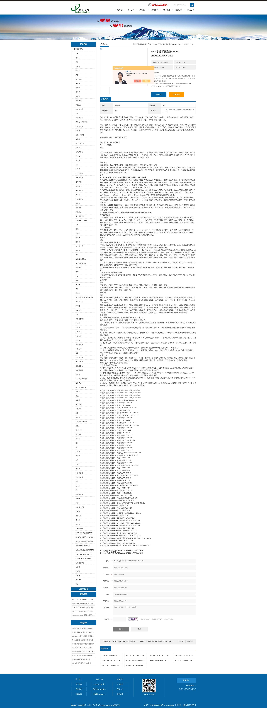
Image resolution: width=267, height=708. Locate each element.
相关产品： (105, 648)
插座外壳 (78, 100)
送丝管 (78, 58)
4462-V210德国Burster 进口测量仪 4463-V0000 (83, 599)
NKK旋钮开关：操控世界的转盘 (82, 628)
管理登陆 (193, 705)
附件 (77, 165)
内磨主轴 (78, 336)
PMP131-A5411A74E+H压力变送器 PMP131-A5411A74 (136, 665)
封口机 (78, 323)
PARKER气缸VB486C (83, 546)
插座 (77, 396)
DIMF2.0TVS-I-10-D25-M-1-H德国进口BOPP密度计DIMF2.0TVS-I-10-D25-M (83, 611)
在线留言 (178, 10)
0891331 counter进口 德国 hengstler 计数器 (100, 694)
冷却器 (78, 524)
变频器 (78, 400)
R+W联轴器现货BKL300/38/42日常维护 (83, 651)
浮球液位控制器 (81, 387)
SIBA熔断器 (79, 528)
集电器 (78, 417)
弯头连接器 (79, 177)
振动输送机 (79, 357)
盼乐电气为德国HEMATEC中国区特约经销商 (83, 655)
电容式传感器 (80, 507)
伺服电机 (78, 516)
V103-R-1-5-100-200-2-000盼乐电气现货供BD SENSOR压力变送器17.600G (160, 655)
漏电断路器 (79, 152)
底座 (77, 229)
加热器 (78, 83)
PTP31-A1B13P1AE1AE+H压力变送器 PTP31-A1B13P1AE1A (185, 660)
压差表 (78, 426)
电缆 (77, 447)
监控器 (78, 451)
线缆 (77, 255)
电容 (77, 225)
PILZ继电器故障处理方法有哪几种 (83, 632)
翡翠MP (78, 580)
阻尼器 (78, 203)
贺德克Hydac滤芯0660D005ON (85, 541)
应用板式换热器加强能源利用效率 (83, 644)
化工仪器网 (186, 705)
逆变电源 (78, 79)
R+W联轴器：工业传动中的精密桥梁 (83, 648)
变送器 (78, 195)
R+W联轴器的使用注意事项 (81, 659)
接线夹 (78, 293)
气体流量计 (79, 477)
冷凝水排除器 (80, 135)
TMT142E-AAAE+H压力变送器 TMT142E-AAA (111, 665)
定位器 (78, 169)
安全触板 (78, 434)
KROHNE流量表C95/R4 (83, 558)
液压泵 (78, 456)
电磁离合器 (79, 109)
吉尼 (77, 113)
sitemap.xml (170, 705)
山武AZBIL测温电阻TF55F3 (85, 550)
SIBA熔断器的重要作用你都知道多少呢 (83, 640)
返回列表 (190, 641)
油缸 (77, 272)
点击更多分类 (83, 589)
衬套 (77, 276)
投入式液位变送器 (81, 379)
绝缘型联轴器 (80, 563)
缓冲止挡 (78, 430)
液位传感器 (79, 362)
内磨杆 (78, 340)
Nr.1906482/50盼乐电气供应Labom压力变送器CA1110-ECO (111, 655)
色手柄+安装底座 (81, 220)
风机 (77, 53)
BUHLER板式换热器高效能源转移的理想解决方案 (83, 636)
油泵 (77, 443)
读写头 (78, 571)
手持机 (78, 233)
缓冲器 (78, 520)
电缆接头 (78, 186)
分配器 (78, 575)
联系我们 (190, 10)
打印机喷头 (79, 173)
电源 (77, 481)
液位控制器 (79, 366)
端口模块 (78, 404)
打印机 (78, 486)
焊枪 (77, 62)
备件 (77, 460)
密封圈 (78, 88)
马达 (77, 503)
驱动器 (78, 327)
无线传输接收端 (81, 263)
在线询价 (159, 95)
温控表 (78, 374)
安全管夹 (78, 332)
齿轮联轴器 (79, 118)
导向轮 (78, 70)
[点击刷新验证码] (133, 619)
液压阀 (78, 468)
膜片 (77, 280)
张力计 (78, 284)
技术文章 (166, 10)
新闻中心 (154, 10)
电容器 (78, 66)
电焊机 (78, 391)
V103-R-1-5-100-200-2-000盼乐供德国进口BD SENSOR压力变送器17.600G (111, 660)
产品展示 (142, 10)
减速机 (78, 439)
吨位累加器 (79, 302)
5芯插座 (78, 105)
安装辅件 (78, 207)
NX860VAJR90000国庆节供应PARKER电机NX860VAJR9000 (83, 615)
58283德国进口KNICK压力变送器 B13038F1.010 (160, 660)
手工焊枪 (78, 156)
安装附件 (78, 349)
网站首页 (118, 10)
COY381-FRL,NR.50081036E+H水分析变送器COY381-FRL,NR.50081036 (170, 641)
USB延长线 (79, 190)
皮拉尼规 (78, 148)
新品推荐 (83, 594)
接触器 (78, 96)
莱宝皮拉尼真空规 (81, 122)
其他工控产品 (78, 49)
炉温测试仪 (79, 126)
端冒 (77, 353)
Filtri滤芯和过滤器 (81, 421)
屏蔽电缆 (78, 310)
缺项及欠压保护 (81, 216)
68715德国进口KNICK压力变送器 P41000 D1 (136, 660)
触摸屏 (78, 237)
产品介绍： (105, 99)
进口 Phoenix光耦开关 (100, 689)
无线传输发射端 (81, 259)
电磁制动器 (79, 494)
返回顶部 (181, 641)
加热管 (78, 139)
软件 (77, 289)
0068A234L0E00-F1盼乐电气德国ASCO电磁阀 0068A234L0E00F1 (83, 607)
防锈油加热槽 (80, 319)
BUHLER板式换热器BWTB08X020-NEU (85, 533)
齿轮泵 (78, 464)
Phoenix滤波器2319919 (83, 554)
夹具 (77, 413)
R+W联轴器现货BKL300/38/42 (85, 537)
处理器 (78, 92)
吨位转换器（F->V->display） (85, 297)
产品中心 (151, 44)
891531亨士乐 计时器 (100, 684)
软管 (77, 75)
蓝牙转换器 (79, 344)
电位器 (78, 160)
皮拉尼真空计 (80, 383)
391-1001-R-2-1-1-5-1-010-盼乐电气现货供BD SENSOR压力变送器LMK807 (136, 655)
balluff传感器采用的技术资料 (81, 663)
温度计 (78, 306)
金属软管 (78, 267)
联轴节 (78, 567)
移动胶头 (78, 182)
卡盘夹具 (78, 409)
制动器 (78, 130)
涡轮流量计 (79, 473)
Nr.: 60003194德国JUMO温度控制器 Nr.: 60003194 (126, 641)
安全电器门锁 (80, 143)
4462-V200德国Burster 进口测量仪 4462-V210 (83, 603)
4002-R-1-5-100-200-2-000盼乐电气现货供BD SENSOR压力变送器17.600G (185, 655)
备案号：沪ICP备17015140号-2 (154, 705)
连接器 (78, 242)
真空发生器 (79, 246)
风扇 (77, 314)
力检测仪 (78, 212)
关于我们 (130, 10)
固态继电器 (79, 370)
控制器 (78, 511)
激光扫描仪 (79, 199)
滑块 (77, 584)
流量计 (78, 498)
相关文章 (83, 623)
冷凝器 (78, 250)
